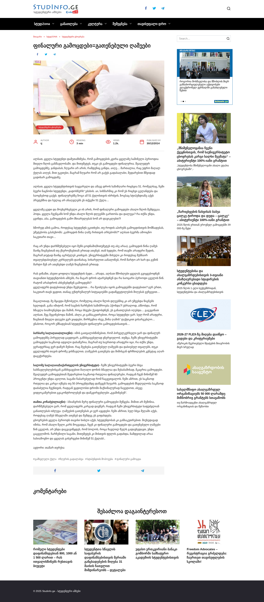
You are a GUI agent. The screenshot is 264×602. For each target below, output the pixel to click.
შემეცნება (120, 24)
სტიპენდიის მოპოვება (100, 459)
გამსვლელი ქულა (45, 459)
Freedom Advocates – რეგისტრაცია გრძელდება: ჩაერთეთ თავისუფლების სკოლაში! (207, 555)
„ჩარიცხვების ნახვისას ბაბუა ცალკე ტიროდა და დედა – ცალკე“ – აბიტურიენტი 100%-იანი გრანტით (203, 215)
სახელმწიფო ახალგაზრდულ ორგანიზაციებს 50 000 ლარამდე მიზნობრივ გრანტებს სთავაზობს (201, 393)
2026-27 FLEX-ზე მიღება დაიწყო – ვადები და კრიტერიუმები (201, 336)
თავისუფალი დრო (152, 24)
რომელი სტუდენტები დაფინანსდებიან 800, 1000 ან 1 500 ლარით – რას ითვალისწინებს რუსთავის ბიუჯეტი (55, 557)
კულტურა (95, 24)
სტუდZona (42, 24)
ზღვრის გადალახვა (71, 459)
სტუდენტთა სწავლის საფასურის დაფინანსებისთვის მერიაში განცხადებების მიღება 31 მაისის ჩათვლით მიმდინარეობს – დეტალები (105, 559)
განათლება (69, 24)
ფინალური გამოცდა (129, 459)
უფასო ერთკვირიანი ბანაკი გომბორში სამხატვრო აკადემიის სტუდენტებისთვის (157, 553)
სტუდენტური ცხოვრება (50, 127)
